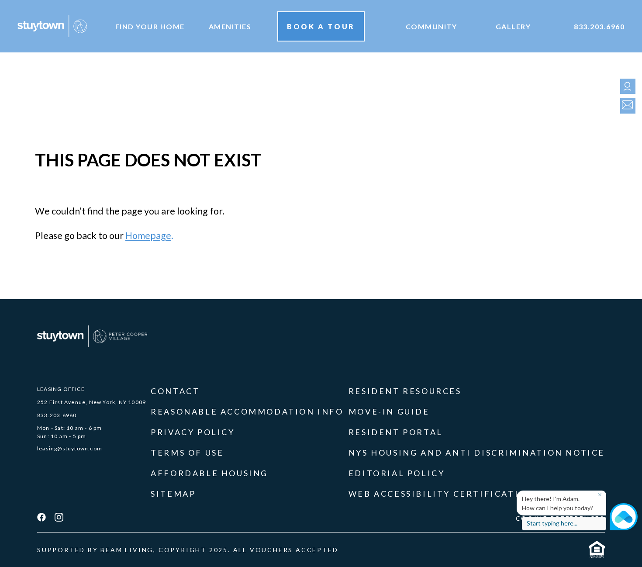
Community (431, 26)
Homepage (148, 235)
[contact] (625, 106)
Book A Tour (321, 26)
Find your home (150, 26)
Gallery (513, 26)
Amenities (230, 26)
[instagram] (59, 518)
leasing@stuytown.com (69, 448)
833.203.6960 (599, 26)
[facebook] (41, 518)
